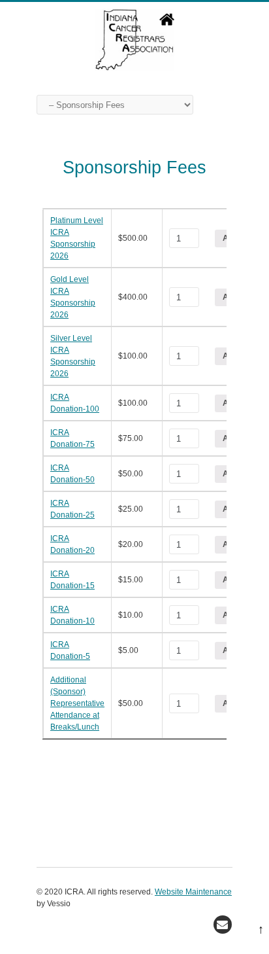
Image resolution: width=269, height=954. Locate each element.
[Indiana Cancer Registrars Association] (134, 67)
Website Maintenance (193, 891)
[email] (222, 924)
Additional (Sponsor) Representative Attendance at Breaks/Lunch (77, 703)
